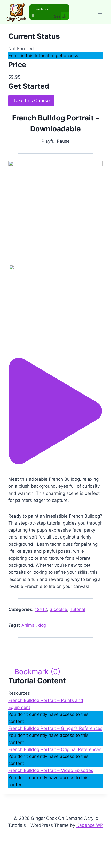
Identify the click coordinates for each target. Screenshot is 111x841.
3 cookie (58, 609)
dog (42, 625)
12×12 (41, 609)
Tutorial (77, 609)
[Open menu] (100, 12)
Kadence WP (89, 825)
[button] (55, 462)
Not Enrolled (21, 48)
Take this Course (31, 100)
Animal (28, 625)
